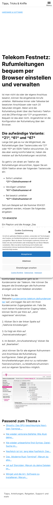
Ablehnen (26, 261)
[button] (49, 232)
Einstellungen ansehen (26, 267)
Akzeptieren (26, 254)
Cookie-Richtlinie (17, 273)
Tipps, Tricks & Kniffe (14, 3)
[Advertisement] (26, 34)
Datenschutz (28, 273)
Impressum (38, 273)
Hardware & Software (12, 12)
